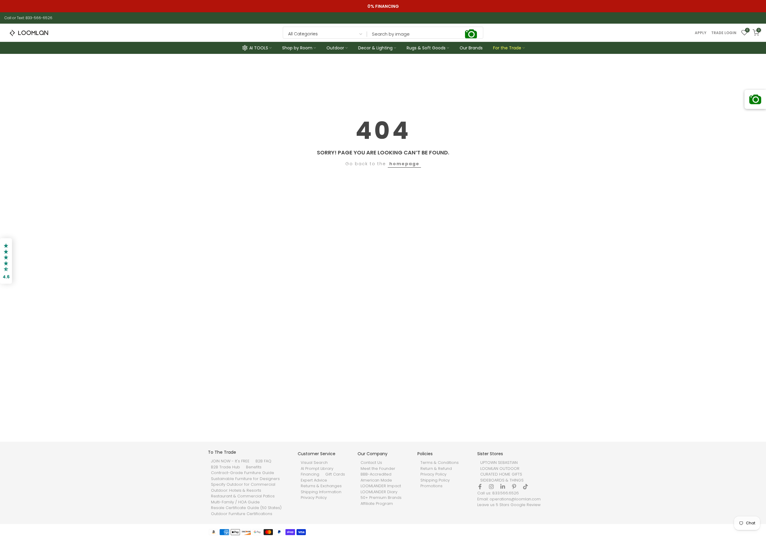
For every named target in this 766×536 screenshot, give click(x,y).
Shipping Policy (435, 480)
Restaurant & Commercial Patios (243, 496)
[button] (6, 261)
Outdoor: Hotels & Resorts (236, 490)
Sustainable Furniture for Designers (245, 478)
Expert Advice (314, 480)
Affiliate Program (377, 503)
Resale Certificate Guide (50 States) (246, 508)
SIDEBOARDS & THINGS (502, 480)
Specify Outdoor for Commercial (243, 484)
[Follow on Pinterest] (514, 486)
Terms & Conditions (439, 462)
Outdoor (335, 48)
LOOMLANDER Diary (379, 491)
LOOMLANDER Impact (381, 486)
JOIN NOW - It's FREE (230, 461)
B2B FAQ (263, 461)
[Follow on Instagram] (491, 486)
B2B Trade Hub (225, 467)
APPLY (700, 33)
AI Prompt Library (317, 468)
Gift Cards (335, 474)
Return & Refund (436, 468)
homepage (404, 164)
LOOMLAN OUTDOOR (499, 468)
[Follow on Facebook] (480, 486)
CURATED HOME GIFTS (501, 474)
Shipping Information (321, 491)
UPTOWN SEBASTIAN (499, 462)
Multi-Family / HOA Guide (235, 502)
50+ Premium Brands (381, 497)
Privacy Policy (314, 497)
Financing (310, 474)
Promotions (431, 486)
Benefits (254, 467)
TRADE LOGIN (723, 33)
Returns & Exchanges (321, 486)
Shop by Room (297, 48)
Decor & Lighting (375, 48)
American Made (376, 480)
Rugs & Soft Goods (426, 48)
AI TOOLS (258, 48)
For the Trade (507, 48)
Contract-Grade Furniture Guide (242, 473)
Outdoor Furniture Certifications (241, 513)
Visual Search (314, 462)
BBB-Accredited (376, 474)
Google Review (525, 505)
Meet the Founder (378, 468)
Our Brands (471, 48)
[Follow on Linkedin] (502, 486)
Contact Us (371, 462)
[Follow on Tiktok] (525, 486)
